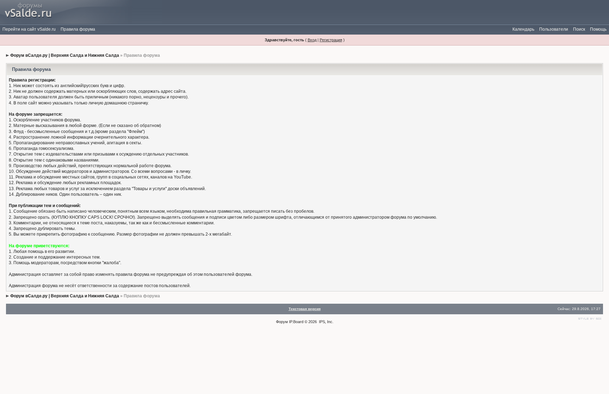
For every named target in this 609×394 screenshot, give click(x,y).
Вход (312, 40)
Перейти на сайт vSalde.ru (29, 29)
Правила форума (78, 29)
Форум (282, 322)
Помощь (598, 29)
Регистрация (331, 40)
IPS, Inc (325, 322)
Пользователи (553, 29)
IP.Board (296, 322)
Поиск (579, 29)
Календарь (523, 29)
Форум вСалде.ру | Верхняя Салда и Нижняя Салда (64, 55)
